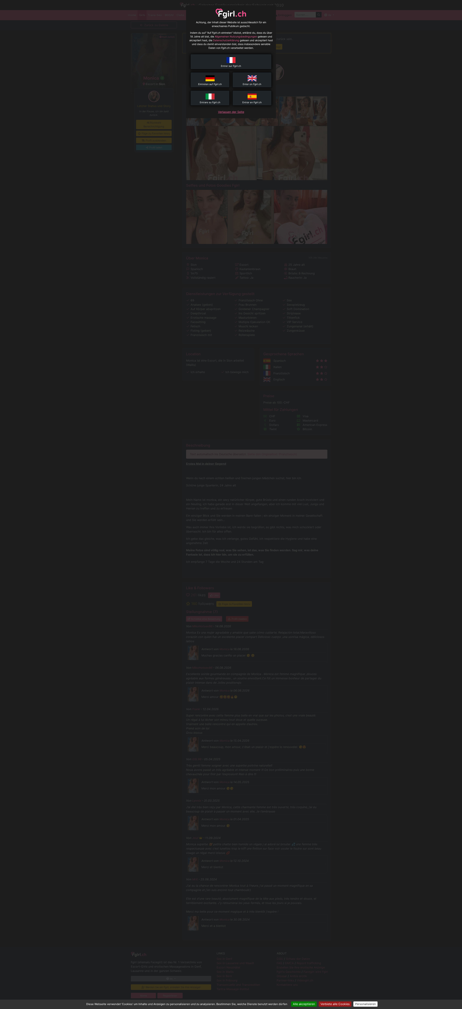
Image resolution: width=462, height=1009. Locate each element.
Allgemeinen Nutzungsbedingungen (236, 36)
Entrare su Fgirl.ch (210, 102)
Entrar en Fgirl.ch (252, 102)
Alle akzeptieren (304, 1004)
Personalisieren (365, 1004)
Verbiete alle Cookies (335, 1004)
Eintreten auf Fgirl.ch (210, 84)
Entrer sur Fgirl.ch (231, 65)
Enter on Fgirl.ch (252, 84)
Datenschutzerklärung (226, 40)
